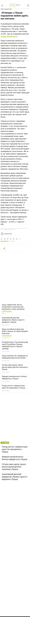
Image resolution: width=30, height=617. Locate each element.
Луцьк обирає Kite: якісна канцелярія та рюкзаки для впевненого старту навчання (13, 307)
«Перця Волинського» (9, 36)
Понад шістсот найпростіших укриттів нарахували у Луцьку (13, 387)
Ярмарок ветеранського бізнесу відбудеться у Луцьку (14, 377)
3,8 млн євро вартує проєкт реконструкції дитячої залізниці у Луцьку (15, 367)
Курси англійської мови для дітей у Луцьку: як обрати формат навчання (15, 331)
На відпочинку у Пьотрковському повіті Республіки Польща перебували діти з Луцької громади (15, 345)
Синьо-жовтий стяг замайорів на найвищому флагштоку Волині (15, 357)
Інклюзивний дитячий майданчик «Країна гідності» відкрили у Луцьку (13, 320)
